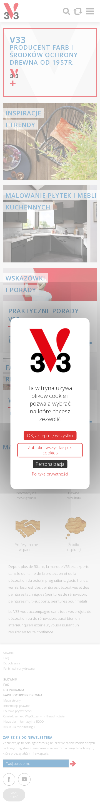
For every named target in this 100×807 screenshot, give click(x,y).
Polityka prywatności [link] (50, 474)
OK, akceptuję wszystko (50, 435)
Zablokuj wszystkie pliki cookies (50, 450)
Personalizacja (50, 464)
